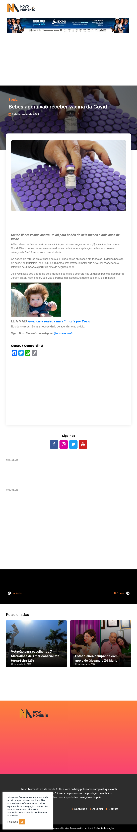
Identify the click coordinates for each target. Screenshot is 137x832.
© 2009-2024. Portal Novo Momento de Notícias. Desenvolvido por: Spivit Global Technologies (68, 828)
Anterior (17, 593)
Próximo (119, 593)
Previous (11, 647)
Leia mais (13, 821)
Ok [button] (22, 822)
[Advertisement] (68, 60)
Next (126, 647)
